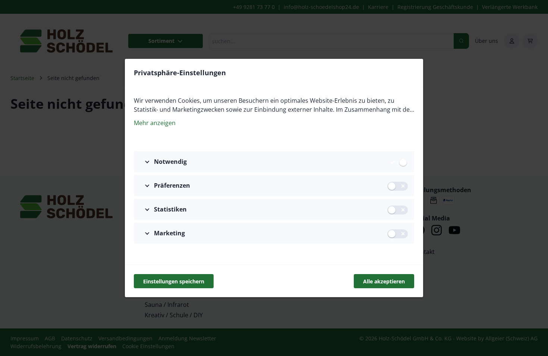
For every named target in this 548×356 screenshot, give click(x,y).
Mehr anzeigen (155, 123)
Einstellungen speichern (173, 281)
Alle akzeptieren (384, 281)
